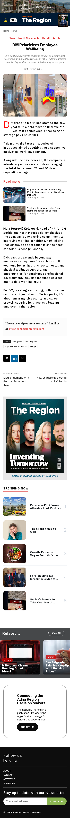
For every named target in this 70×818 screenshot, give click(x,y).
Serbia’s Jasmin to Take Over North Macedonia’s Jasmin (43, 209)
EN (12, 20)
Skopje (33, 346)
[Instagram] (16, 761)
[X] (6, 358)
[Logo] (36, 19)
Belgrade (17, 341)
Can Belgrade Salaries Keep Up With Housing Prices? (57, 667)
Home (6, 31)
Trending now (15, 488)
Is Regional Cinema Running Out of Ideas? (15, 668)
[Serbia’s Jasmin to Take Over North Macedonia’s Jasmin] (14, 213)
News (14, 31)
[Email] (22, 358)
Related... (11, 633)
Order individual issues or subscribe (35, 475)
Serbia (56, 38)
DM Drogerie (31, 341)
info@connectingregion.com (26, 328)
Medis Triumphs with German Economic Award (16, 381)
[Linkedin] (14, 358)
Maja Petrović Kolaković (16, 346)
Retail (46, 38)
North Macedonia (28, 38)
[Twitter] (10, 761)
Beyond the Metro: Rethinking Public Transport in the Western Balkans (45, 192)
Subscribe (57, 801)
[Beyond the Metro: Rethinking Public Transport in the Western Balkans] (14, 195)
